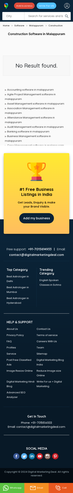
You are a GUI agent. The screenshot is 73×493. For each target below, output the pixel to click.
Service (11, 354)
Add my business (36, 218)
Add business (24, 5)
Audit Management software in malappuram (35, 127)
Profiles (11, 347)
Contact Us (43, 329)
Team (40, 347)
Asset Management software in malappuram (35, 103)
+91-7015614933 (41, 423)
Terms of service (47, 335)
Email (40, 487)
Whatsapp (15, 487)
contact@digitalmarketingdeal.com (40, 427)
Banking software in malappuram (28, 131)
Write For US (46, 5)
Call (64, 487)
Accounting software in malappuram (30, 90)
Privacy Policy (15, 335)
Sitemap (42, 354)
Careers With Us (47, 341)
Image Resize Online (20, 371)
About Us (12, 329)
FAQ (9, 341)
